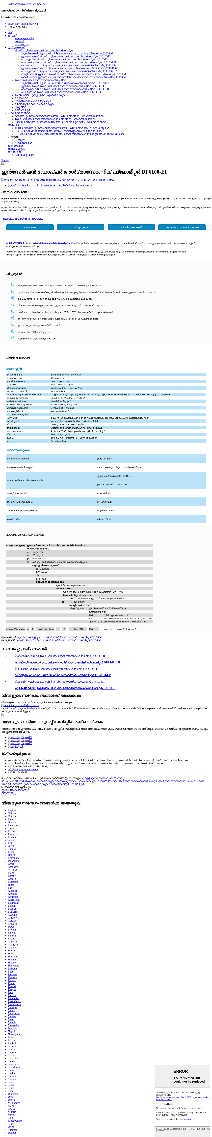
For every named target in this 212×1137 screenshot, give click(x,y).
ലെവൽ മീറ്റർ (22, 110)
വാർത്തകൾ (15, 145)
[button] (30, 227)
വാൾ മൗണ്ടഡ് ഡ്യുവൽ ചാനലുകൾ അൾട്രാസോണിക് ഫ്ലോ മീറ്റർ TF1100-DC (70, 65)
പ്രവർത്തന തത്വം (20, 113)
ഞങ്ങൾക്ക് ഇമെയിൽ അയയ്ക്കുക (22, 218)
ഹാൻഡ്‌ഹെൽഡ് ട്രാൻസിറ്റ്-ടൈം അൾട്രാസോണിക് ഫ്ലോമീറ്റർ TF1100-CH (68, 62)
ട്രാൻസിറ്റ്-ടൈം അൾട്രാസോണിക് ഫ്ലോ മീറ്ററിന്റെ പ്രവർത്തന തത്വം (59, 116)
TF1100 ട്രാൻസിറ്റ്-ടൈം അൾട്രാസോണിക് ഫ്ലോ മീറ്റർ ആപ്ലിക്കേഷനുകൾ (62, 127)
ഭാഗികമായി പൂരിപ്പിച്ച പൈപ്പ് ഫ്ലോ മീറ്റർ (40, 95)
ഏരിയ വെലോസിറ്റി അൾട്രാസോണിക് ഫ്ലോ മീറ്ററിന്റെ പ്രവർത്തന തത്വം (61, 122)
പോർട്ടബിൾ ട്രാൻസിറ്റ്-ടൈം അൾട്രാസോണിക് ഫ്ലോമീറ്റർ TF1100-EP (64, 59)
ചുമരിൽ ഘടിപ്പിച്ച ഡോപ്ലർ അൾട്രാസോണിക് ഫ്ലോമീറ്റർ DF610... (65, 688)
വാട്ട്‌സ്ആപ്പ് (8, 793)
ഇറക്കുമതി (14, 151)
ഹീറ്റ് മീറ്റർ (20, 107)
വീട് (10, 32)
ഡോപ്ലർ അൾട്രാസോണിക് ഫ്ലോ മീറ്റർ (27, 781)
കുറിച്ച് (12, 35)
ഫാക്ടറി (19, 41)
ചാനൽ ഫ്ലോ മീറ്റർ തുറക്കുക (33, 101)
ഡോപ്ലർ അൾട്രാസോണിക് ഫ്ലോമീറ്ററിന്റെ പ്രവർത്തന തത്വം (55, 119)
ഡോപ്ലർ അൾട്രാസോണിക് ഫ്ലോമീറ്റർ (40, 80)
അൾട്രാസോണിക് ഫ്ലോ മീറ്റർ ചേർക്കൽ (57, 243)
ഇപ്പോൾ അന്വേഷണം (15, 731)
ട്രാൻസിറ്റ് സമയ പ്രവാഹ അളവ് (75, 781)
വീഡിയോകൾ (23, 142)
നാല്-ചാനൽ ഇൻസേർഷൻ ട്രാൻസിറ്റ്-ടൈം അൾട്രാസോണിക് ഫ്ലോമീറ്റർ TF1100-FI (74, 77)
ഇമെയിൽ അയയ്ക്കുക (15, 790)
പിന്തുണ (20, 139)
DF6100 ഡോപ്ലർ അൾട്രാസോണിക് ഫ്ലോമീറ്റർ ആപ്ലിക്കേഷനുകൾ (58, 130)
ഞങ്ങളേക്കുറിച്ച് (24, 38)
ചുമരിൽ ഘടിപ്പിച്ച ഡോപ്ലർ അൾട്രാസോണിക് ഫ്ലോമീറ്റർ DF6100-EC (65, 83)
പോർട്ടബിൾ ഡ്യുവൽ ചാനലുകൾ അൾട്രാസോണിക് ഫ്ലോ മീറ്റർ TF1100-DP (69, 71)
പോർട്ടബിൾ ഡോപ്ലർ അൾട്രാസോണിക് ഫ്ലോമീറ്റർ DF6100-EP (61, 92)
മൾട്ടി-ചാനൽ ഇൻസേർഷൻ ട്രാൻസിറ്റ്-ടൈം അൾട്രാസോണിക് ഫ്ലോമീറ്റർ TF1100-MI (74, 74)
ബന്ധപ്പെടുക (16, 148)
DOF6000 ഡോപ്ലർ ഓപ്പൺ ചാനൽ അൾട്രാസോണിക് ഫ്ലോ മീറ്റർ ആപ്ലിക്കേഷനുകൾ (69, 133)
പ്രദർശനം (21, 44)
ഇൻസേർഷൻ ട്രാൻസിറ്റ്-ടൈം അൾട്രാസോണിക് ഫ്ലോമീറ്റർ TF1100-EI (66, 56)
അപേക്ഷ (13, 124)
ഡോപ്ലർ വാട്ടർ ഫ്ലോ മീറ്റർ (66, 784)
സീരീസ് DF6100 (14, 243)
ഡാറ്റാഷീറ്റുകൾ (24, 154)
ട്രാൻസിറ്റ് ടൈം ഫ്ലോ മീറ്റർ (30, 784)
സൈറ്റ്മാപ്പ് (117, 778)
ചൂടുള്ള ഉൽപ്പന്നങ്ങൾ (94, 778)
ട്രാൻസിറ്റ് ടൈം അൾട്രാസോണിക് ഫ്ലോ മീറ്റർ (127, 781)
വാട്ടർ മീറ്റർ (21, 98)
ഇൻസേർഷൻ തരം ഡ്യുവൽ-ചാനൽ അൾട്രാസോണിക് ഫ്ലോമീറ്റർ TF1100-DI (70, 68)
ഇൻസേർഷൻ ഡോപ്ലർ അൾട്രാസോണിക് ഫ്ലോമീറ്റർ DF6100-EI (62, 86)
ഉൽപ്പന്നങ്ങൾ (16, 47)
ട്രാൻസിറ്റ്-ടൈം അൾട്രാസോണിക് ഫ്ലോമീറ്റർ (44, 50)
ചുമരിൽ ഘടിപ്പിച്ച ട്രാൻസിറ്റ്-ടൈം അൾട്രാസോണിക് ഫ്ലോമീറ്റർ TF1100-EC (68, 53)
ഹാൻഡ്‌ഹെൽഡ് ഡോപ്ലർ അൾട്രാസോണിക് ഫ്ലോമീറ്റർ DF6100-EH (65, 89)
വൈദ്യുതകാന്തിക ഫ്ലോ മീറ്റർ (34, 104)
